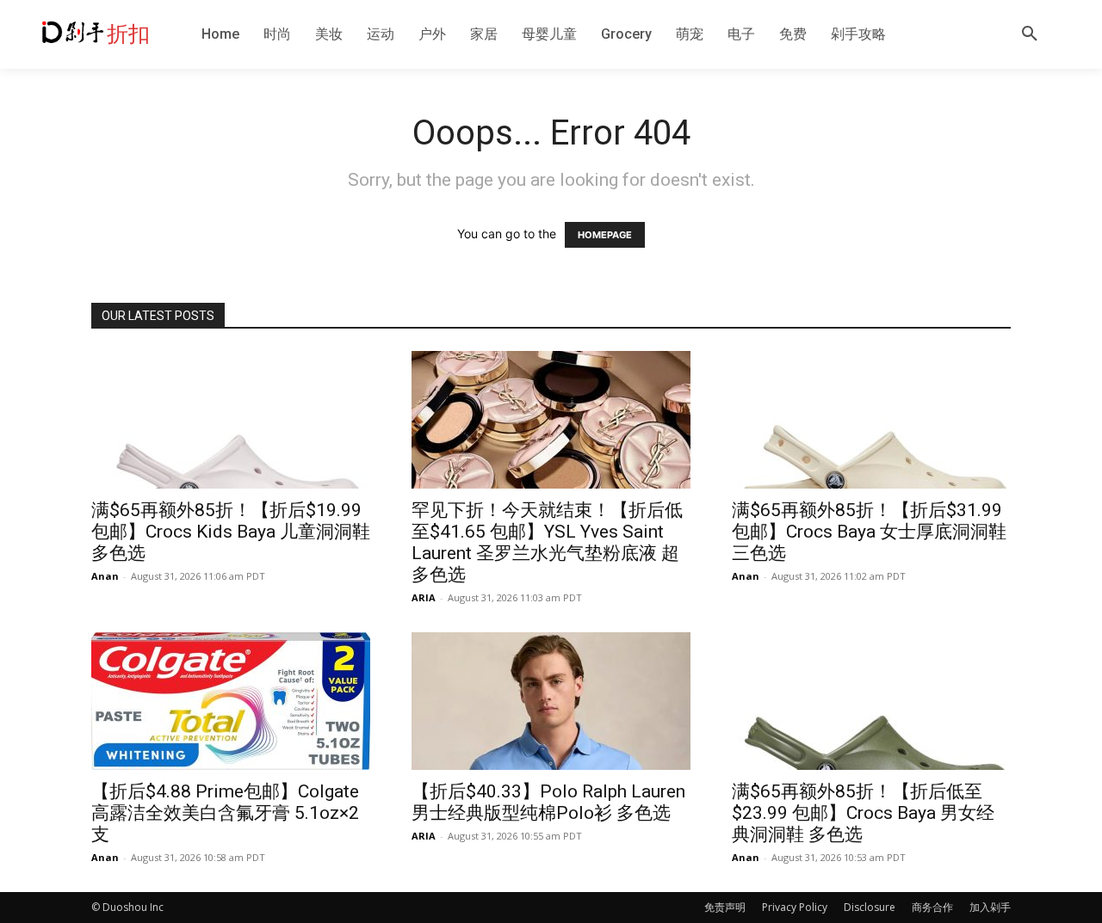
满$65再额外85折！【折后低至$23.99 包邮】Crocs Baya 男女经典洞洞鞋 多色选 (863, 813)
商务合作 (932, 907)
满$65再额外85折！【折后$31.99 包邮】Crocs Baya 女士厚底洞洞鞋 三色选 (869, 531)
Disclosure (869, 907)
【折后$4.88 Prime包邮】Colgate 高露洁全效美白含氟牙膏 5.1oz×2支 (225, 813)
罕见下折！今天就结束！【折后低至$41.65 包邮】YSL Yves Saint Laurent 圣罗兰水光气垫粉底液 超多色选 (547, 542)
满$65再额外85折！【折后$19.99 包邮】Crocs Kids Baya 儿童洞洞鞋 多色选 (230, 531)
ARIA (424, 597)
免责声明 (725, 907)
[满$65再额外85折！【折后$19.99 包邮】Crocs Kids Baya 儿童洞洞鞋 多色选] (230, 420)
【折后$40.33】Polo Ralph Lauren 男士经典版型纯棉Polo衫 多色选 (548, 802)
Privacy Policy (794, 907)
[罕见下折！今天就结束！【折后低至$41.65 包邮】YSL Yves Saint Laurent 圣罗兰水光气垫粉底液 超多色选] (551, 420)
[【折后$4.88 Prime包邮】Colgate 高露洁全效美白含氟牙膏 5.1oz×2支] (230, 701)
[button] (1029, 34)
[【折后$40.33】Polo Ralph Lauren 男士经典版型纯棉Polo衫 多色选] (551, 701)
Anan (105, 575)
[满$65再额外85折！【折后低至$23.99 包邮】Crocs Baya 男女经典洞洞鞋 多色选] (871, 701)
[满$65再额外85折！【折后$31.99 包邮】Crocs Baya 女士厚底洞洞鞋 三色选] (871, 420)
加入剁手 (990, 907)
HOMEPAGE (605, 235)
